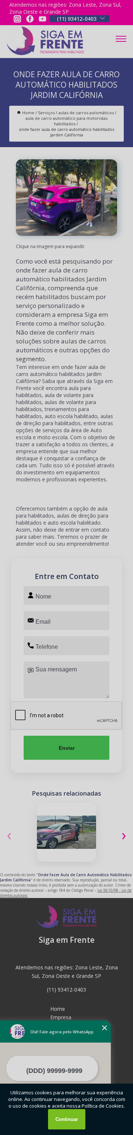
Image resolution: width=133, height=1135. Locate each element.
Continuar (66, 1119)
